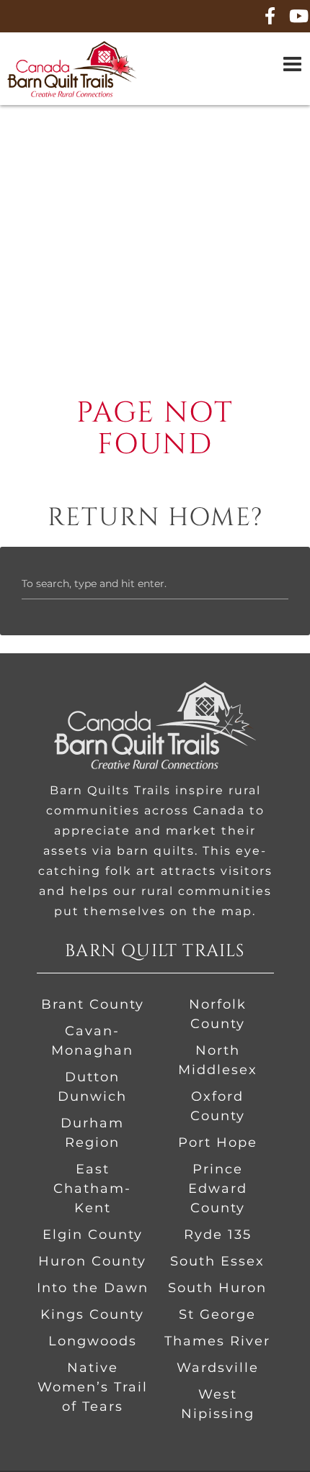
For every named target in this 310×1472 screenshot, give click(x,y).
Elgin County (93, 1234)
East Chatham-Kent (92, 1188)
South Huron (217, 1288)
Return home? (155, 518)
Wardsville (218, 1368)
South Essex (217, 1261)
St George (217, 1314)
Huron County (92, 1261)
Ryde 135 (218, 1234)
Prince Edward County (217, 1188)
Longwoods (92, 1341)
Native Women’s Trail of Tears (92, 1387)
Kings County (92, 1314)
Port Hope (217, 1142)
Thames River (217, 1341)
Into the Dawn (93, 1288)
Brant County (92, 1004)
